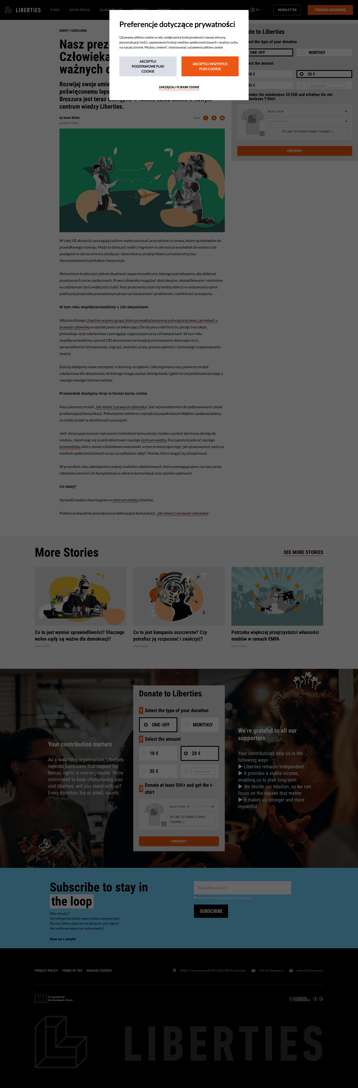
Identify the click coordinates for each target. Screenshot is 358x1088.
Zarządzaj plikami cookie (179, 87)
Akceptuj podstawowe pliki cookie (148, 66)
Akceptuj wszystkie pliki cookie (210, 66)
